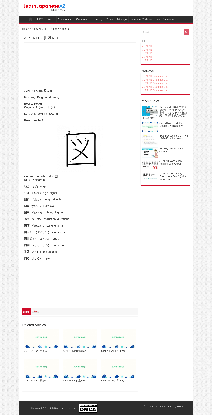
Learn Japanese (165, 19)
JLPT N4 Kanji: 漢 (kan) (75, 351)
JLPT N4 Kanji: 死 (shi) (36, 380)
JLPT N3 (147, 53)
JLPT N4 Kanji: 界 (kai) (112, 380)
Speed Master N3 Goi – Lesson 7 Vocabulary (172, 124)
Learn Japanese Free (31, 19)
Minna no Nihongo (116, 19)
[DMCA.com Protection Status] (88, 408)
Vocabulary (64, 19)
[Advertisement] (80, 66)
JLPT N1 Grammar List (154, 76)
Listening (97, 19)
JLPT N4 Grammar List (154, 87)
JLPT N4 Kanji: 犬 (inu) (36, 351)
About (151, 406)
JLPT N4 (147, 57)
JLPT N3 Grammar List (154, 83)
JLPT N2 (147, 49)
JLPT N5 (147, 60)
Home (25, 29)
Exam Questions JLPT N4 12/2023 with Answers (173, 137)
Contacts (161, 406)
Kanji (50, 19)
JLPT (39, 19)
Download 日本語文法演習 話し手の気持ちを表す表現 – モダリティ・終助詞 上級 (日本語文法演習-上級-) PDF (164, 113)
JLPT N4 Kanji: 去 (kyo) (113, 351)
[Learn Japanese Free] (44, 7)
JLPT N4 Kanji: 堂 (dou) (75, 380)
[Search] (186, 32)
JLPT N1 (147, 46)
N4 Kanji (36, 29)
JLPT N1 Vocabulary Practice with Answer (170, 162)
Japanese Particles (141, 19)
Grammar (81, 19)
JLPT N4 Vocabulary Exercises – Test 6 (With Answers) (172, 176)
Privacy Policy (175, 406)
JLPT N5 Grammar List (154, 90)
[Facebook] (144, 406)
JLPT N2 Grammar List (154, 79)
